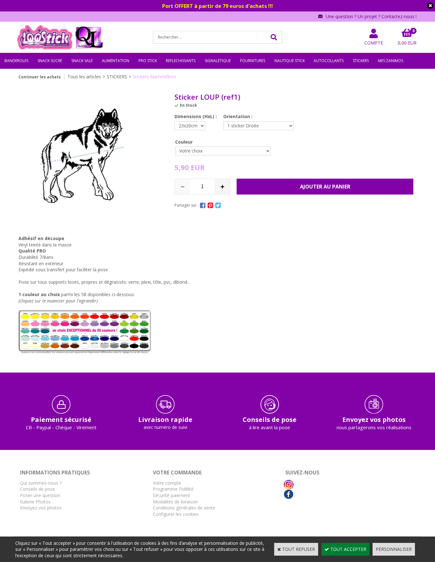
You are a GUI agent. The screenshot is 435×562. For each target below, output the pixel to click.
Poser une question (40, 495)
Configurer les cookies (176, 514)
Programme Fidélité (173, 489)
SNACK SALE (82, 60)
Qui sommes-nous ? (40, 483)
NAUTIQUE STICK (290, 60)
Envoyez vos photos (41, 508)
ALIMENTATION (115, 60)
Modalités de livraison (175, 502)
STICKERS (361, 60)
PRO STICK (148, 60)
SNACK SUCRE (50, 60)
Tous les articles (84, 77)
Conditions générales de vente (184, 508)
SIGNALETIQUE (218, 60)
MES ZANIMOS (390, 60)
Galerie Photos (35, 502)
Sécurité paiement (171, 495)
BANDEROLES (16, 60)
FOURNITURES (252, 60)
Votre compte (167, 483)
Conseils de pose (37, 489)
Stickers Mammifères (154, 77)
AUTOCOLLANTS (329, 60)
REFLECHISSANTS (181, 60)
